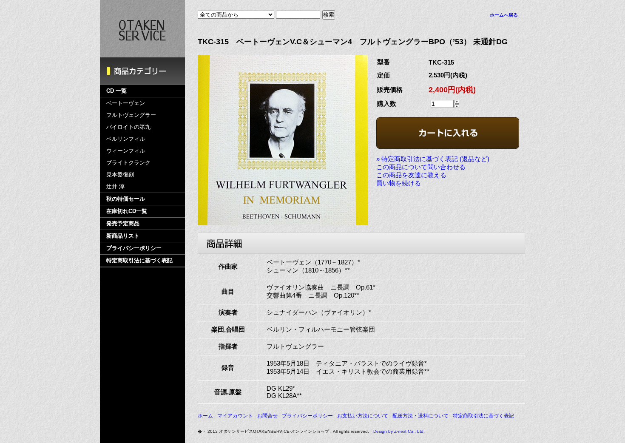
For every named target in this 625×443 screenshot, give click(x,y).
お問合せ (267, 416)
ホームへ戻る (504, 14)
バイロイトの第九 (128, 127)
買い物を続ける (398, 183)
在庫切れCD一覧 (126, 211)
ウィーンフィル (125, 151)
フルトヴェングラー (131, 115)
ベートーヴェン (125, 103)
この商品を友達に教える (411, 175)
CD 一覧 (116, 91)
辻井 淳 (115, 186)
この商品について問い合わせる (421, 166)
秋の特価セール (125, 199)
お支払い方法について (362, 416)
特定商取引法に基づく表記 (139, 260)
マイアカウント (235, 416)
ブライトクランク (128, 162)
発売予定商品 (122, 223)
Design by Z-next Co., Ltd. (399, 431)
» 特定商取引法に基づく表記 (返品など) (432, 158)
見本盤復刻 (120, 174)
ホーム (205, 416)
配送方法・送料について (420, 416)
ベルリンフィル (125, 139)
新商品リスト (122, 236)
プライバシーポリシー (134, 248)
